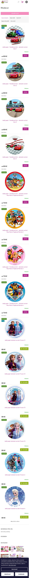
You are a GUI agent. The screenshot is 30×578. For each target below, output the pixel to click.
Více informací (12, 565)
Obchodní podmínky (5, 532)
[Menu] (26, 1)
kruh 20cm (4, 59)
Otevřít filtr (15, 13)
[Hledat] (18, 1)
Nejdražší (19, 18)
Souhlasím (21, 574)
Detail (25, 55)
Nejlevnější (12, 18)
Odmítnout (7, 574)
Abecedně (13, 21)
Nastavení (14, 569)
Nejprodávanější (5, 21)
